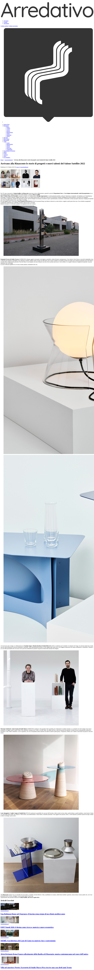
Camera (8, 128)
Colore (8, 143)
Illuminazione (9, 132)
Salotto (8, 133)
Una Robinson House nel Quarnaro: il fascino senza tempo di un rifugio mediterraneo (33, 914)
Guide (5, 141)
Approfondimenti (9, 160)
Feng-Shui (8, 148)
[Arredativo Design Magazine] (47, 17)
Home (2, 160)
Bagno (8, 127)
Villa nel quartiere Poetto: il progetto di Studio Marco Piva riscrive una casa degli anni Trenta (36, 967)
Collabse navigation (13, 26)
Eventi (5, 153)
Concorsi (6, 154)
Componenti (9, 149)
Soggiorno (8, 135)
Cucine (8, 129)
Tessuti (8, 147)
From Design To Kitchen (9, 150)
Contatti (5, 22)
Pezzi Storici (6, 139)
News (5, 156)
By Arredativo (7, 157)
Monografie (6, 140)
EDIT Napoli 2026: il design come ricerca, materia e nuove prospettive (27, 927)
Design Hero (6, 124)
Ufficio (8, 136)
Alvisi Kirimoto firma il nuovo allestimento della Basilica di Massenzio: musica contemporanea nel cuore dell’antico (44, 954)
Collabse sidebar (4, 26)
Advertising (6, 23)
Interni (5, 152)
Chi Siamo (6, 20)
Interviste (6, 137)
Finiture (8, 145)
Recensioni (6, 125)
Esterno (8, 131)
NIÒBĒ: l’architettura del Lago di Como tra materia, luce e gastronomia (28, 941)
